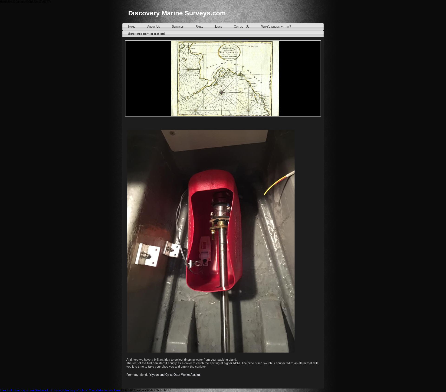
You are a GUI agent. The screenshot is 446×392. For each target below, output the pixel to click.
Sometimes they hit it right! (146, 34)
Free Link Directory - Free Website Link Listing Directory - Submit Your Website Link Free (60, 390)
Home (131, 26)
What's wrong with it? (276, 26)
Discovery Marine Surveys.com (177, 13)
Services (178, 26)
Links (218, 26)
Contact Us (241, 26)
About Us (153, 26)
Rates (199, 26)
